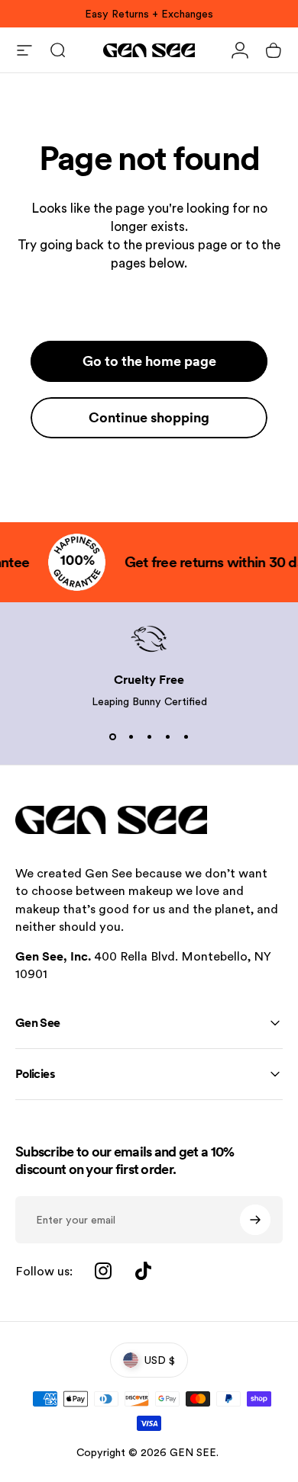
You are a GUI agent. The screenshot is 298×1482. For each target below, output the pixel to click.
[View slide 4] (167, 737)
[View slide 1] (112, 737)
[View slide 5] (186, 737)
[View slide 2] (130, 737)
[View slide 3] (149, 737)
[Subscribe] (255, 1220)
